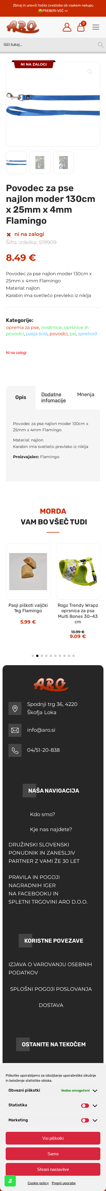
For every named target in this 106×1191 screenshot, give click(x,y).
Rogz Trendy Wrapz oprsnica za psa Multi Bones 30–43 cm (78, 613)
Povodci (58, 333)
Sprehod (87, 333)
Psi (73, 333)
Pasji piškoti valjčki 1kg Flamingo (28, 608)
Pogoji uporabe (64, 1183)
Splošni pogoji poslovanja (51, 989)
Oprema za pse (22, 327)
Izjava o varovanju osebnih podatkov (50, 968)
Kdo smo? (42, 814)
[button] (90, 72)
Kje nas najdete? (51, 829)
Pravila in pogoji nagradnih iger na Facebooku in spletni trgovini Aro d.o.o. (48, 889)
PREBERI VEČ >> (55, 11)
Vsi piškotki (53, 1138)
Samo (53, 1153)
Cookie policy (38, 1183)
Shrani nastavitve (53, 1169)
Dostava (51, 1005)
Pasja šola (36, 333)
